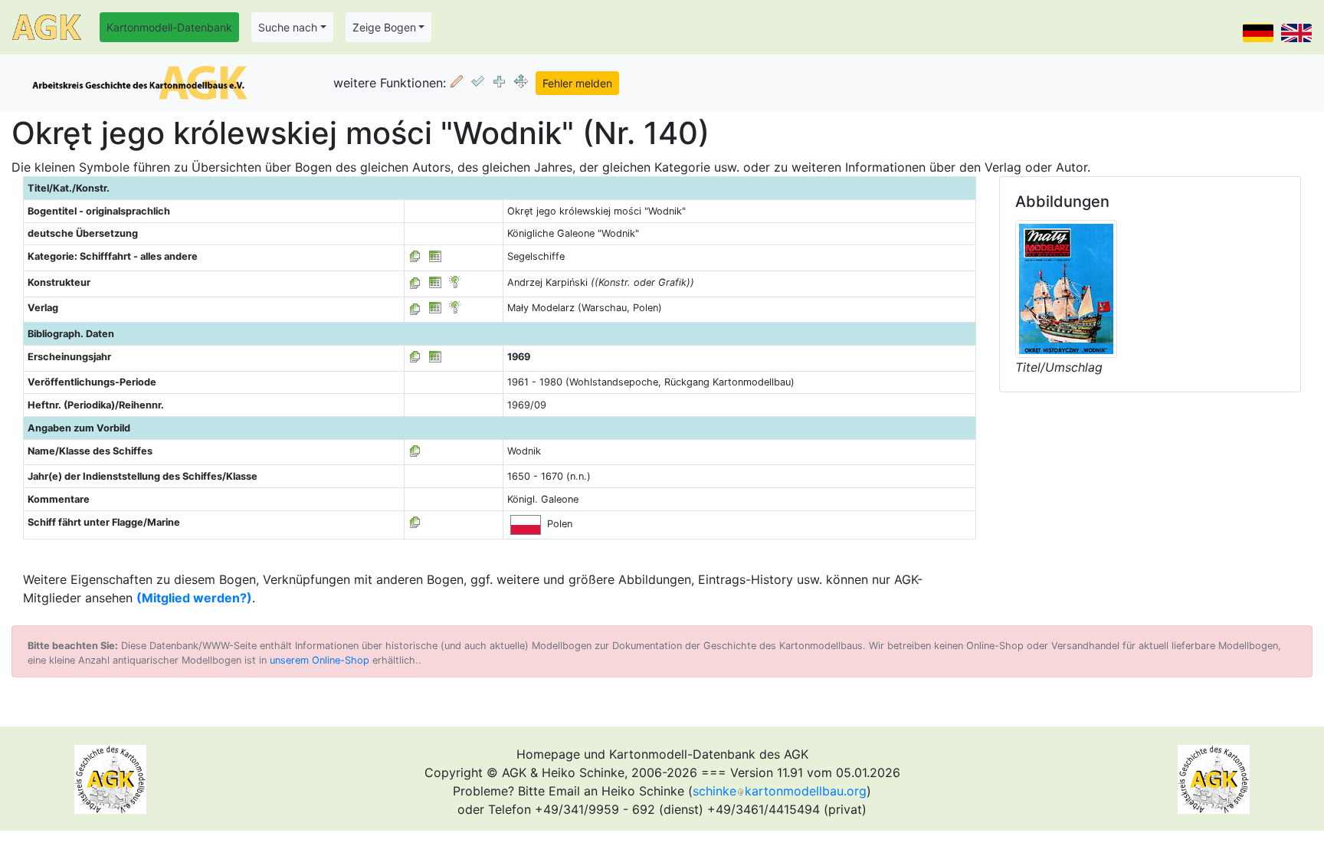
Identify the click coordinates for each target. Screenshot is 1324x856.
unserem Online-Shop (319, 660)
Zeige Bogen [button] (384, 27)
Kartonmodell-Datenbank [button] (169, 27)
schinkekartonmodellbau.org (780, 791)
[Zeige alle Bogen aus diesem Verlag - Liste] (415, 307)
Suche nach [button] (287, 27)
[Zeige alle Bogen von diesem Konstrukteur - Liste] (415, 282)
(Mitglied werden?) (194, 597)
